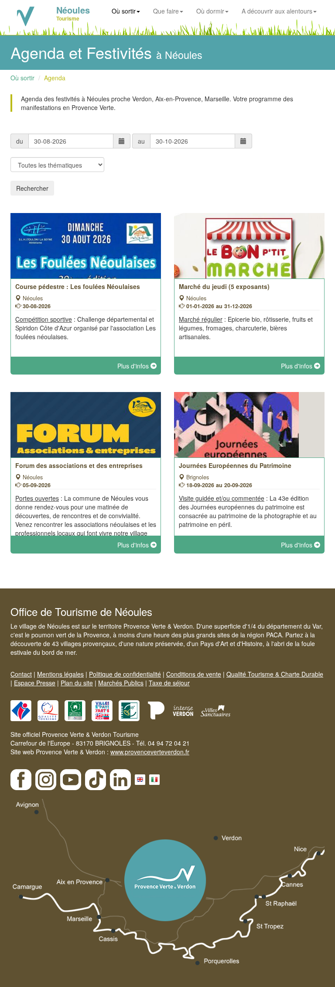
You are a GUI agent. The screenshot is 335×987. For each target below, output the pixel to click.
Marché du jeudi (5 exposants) (224, 286)
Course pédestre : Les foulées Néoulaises (77, 286)
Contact (21, 674)
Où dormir (210, 11)
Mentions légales (60, 674)
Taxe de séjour (169, 682)
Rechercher (32, 188)
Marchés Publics (121, 682)
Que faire (166, 11)
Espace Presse (34, 682)
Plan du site (77, 682)
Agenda (54, 77)
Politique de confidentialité (125, 674)
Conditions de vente (193, 674)
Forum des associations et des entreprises (79, 465)
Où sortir (124, 11)
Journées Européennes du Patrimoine (235, 465)
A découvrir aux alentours (277, 11)
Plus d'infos (133, 365)
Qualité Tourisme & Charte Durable (274, 674)
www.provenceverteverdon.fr (149, 751)
